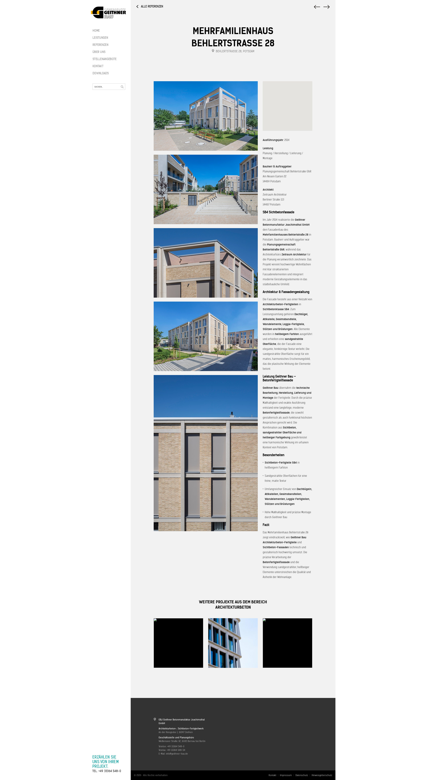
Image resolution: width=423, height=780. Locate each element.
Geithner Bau (108, 13)
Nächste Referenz (316, 7)
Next (166, 677)
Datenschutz (301, 775)
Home (96, 30)
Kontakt (98, 66)
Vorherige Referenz (326, 7)
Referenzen (100, 45)
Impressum (286, 775)
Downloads (101, 73)
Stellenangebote (102, 59)
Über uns (99, 52)
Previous (158, 677)
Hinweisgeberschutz (322, 775)
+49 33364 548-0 (109, 771)
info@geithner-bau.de (177, 753)
